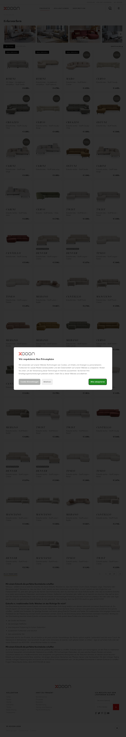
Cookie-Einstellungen (30, 382)
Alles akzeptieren (98, 382)
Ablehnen (47, 382)
